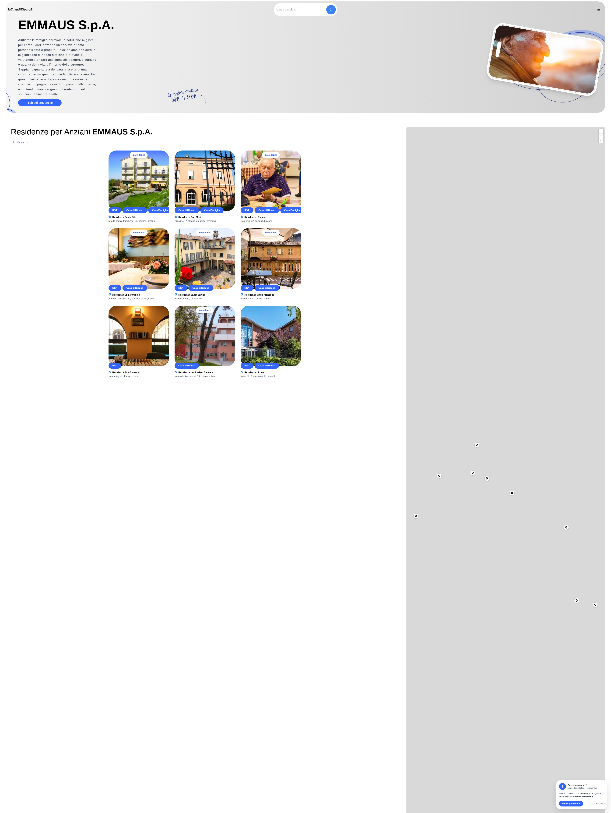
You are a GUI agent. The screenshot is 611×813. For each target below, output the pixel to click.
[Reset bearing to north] (601, 140)
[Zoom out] (601, 135)
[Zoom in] (601, 131)
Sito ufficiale (18, 142)
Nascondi (600, 803)
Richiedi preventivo (40, 102)
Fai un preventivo (571, 803)
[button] (595, 604)
